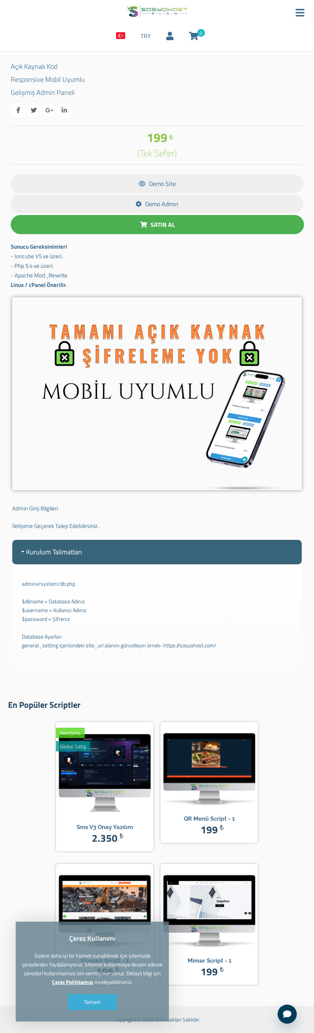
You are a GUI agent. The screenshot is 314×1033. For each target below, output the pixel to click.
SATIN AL (162, 224)
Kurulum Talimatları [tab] (54, 552)
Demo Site (161, 183)
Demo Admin (161, 204)
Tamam (92, 1002)
